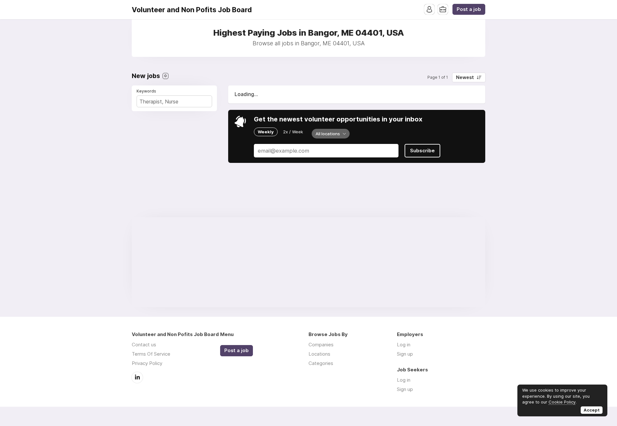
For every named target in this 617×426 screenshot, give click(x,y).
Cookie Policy (562, 401)
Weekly (266, 131)
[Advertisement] (308, 262)
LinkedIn (137, 377)
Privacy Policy (147, 363)
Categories (320, 363)
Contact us (144, 345)
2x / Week (293, 131)
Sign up (405, 354)
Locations (319, 354)
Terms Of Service (151, 354)
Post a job (469, 9)
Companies (321, 345)
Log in (403, 345)
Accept (592, 410)
